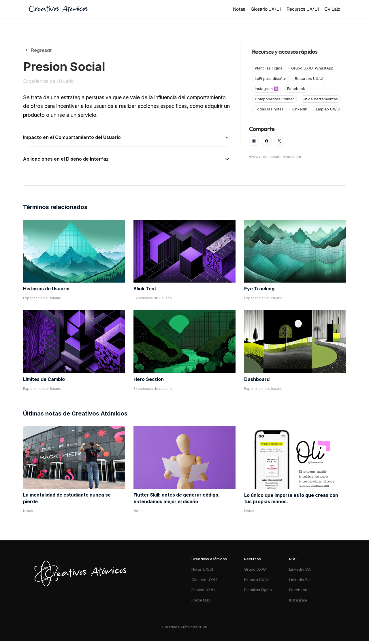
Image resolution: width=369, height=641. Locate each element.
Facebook (298, 589)
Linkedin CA (300, 569)
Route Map (201, 600)
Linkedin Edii (300, 579)
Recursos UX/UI (303, 9)
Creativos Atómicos (58, 9)
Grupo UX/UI (255, 569)
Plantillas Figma (258, 589)
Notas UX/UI (202, 569)
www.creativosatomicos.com (275, 156)
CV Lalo (332, 9)
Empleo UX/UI (203, 589)
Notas (239, 9)
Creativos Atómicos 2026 (184, 627)
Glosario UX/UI (266, 9)
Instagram (298, 600)
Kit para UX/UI (256, 579)
